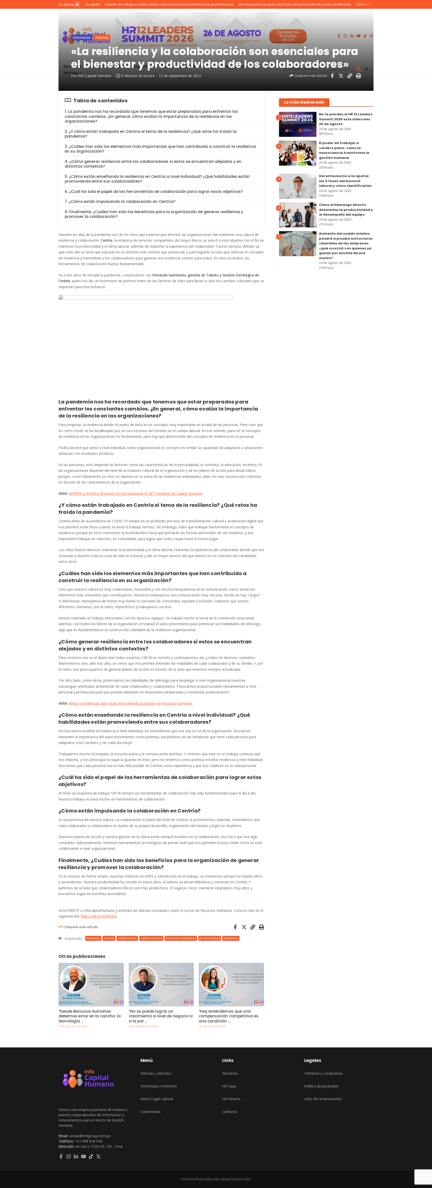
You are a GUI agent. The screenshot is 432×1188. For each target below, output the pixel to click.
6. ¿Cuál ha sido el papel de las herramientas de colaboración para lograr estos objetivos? (154, 191)
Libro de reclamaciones (323, 1098)
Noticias (101, 37)
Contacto (229, 1111)
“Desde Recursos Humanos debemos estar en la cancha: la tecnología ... (89, 1016)
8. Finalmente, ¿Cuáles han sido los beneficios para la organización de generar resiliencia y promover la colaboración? (154, 214)
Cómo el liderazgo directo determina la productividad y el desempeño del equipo (346, 209)
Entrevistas (81, 37)
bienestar (93, 938)
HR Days (229, 1086)
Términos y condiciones (323, 1073)
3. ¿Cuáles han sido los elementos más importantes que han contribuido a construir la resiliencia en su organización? (160, 149)
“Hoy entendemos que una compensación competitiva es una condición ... (228, 1016)
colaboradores (151, 938)
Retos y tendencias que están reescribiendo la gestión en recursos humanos (130, 703)
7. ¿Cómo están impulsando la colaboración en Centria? (120, 201)
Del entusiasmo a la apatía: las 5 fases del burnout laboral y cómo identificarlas (345, 181)
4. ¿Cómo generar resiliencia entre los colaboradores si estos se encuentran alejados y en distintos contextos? (153, 164)
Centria (109, 938)
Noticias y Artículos (156, 1073)
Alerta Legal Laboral (156, 1098)
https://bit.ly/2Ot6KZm (99, 916)
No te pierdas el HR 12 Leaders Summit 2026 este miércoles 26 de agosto (345, 119)
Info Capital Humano (94, 75)
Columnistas (150, 1111)
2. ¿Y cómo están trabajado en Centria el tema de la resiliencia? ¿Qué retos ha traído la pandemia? (150, 134)
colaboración (127, 938)
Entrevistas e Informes (158, 1086)
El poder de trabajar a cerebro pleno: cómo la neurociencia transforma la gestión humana (344, 150)
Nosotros (230, 1073)
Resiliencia (231, 938)
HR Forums (231, 1098)
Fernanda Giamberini (181, 938)
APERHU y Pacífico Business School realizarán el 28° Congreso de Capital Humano (135, 493)
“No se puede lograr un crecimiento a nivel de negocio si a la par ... (161, 1016)
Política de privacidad (321, 1086)
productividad (210, 938)
